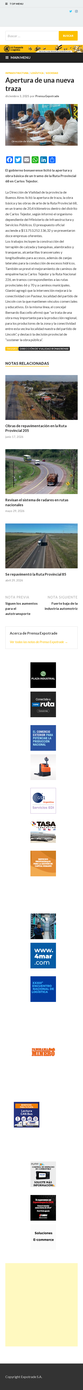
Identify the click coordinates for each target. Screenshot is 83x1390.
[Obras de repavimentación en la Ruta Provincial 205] (41, 399)
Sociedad (52, 73)
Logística (37, 73)
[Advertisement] (41, 1304)
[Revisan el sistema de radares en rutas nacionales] (41, 473)
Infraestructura (17, 73)
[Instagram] (76, 11)
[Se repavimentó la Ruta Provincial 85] (41, 547)
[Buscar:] (41, 36)
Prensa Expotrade (47, 96)
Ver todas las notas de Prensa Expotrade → (39, 642)
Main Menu (20, 57)
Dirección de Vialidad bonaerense (44, 348)
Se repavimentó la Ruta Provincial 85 (35, 574)
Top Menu (16, 3)
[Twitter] (70, 11)
